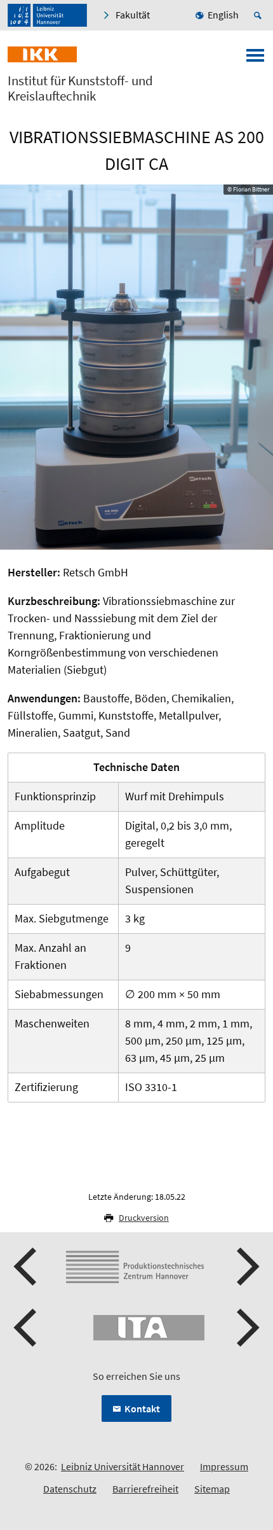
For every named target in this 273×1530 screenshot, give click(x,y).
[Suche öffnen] (259, 15)
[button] (27, 1267)
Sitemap (212, 1488)
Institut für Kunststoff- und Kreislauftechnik (80, 88)
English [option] (223, 14)
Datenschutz (70, 1488)
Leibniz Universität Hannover (122, 1466)
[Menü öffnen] (255, 59)
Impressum (224, 1466)
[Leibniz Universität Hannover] (47, 15)
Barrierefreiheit (145, 1488)
